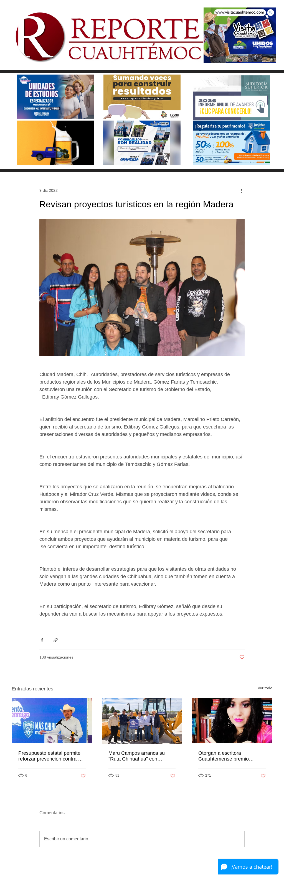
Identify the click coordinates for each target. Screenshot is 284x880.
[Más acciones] (241, 190)
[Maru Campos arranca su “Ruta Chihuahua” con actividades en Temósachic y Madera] (142, 721)
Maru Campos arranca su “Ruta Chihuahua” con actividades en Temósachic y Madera (140, 756)
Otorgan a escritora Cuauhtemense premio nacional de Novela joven (226, 756)
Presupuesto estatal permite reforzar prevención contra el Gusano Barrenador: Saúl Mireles (50, 756)
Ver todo (265, 688)
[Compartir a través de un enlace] (55, 640)
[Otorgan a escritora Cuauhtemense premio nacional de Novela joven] (232, 720)
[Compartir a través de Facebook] (42, 640)
